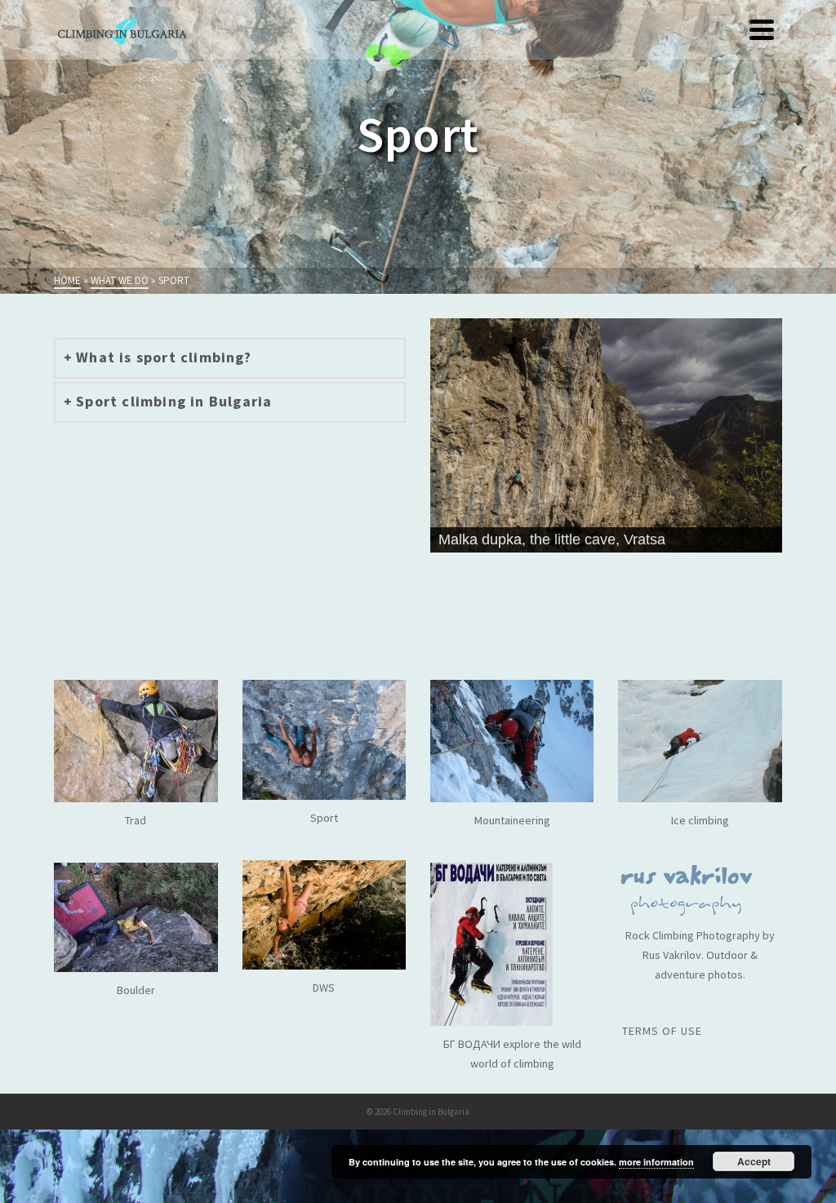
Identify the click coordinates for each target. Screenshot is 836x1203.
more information (656, 1162)
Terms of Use (662, 1030)
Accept (754, 1161)
